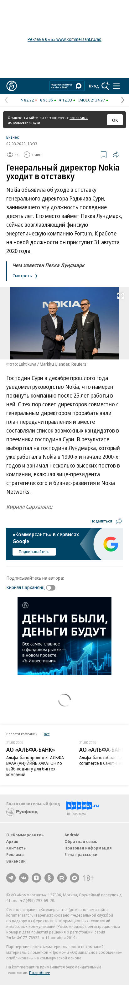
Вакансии (16, 861)
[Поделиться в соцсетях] (116, 154)
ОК (115, 120)
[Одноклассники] (49, 878)
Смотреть (23, 276)
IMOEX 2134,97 (91, 100)
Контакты (16, 848)
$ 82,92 (27, 100)
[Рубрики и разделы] (116, 86)
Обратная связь (80, 841)
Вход (94, 86)
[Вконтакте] (23, 878)
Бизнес (12, 137)
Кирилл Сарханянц (25, 587)
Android (72, 835)
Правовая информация (88, 848)
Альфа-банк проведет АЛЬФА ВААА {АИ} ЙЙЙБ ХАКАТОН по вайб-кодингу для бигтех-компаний (35, 766)
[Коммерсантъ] (11, 86)
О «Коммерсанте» (25, 835)
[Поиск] (105, 86)
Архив (12, 841)
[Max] (74, 878)
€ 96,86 (46, 100)
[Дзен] (36, 878)
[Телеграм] (11, 878)
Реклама (15, 854)
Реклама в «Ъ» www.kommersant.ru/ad (64, 39)
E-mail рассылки (80, 854)
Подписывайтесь (34, 551)
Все (46, 733)
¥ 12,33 (65, 100)
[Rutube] (62, 878)
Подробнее (39, 972)
